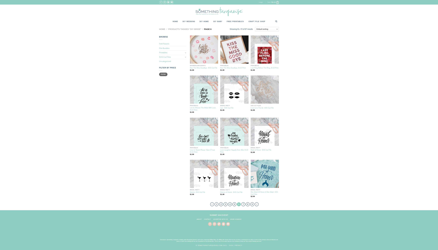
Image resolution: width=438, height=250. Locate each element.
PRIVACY (238, 245)
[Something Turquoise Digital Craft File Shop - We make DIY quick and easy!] (219, 12)
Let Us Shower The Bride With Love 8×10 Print (203, 109)
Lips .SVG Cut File (226, 108)
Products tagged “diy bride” (184, 29)
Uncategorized (165, 61)
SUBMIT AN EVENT (219, 215)
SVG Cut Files (165, 57)
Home (175, 21)
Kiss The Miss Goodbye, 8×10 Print (233, 68)
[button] (219, 234)
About (199, 219)
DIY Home (204, 21)
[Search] (276, 21)
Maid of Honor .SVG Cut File (261, 150)
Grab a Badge (235, 219)
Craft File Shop (257, 21)
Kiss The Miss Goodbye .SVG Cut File (203, 68)
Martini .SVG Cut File (197, 192)
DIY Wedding (189, 21)
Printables (163, 53)
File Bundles (164, 48)
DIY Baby (217, 21)
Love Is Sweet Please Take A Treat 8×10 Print (202, 151)
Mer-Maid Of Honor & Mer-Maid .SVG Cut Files (264, 193)
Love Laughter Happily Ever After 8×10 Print (234, 151)
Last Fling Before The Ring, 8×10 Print (264, 68)
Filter (163, 74)
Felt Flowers (164, 44)
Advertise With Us (220, 219)
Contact (207, 219)
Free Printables (235, 21)
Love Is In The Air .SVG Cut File (262, 108)
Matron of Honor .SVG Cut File (231, 192)
